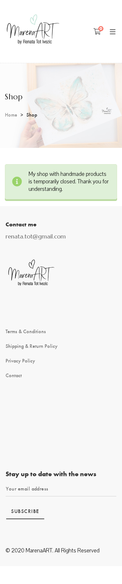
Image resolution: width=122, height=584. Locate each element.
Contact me (21, 224)
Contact (14, 375)
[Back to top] (104, 566)
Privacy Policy (20, 360)
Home (11, 114)
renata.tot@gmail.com (36, 236)
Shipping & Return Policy (32, 346)
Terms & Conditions (26, 331)
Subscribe (25, 510)
